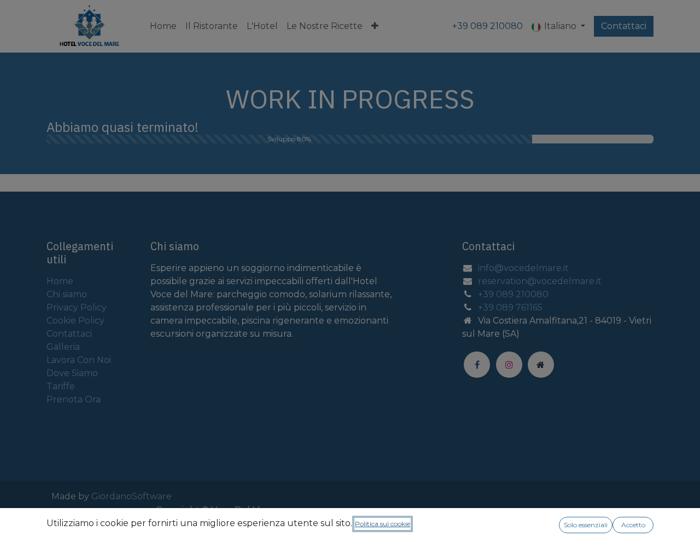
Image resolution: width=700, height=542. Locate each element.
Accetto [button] (633, 525)
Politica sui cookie (382, 524)
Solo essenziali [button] (586, 525)
